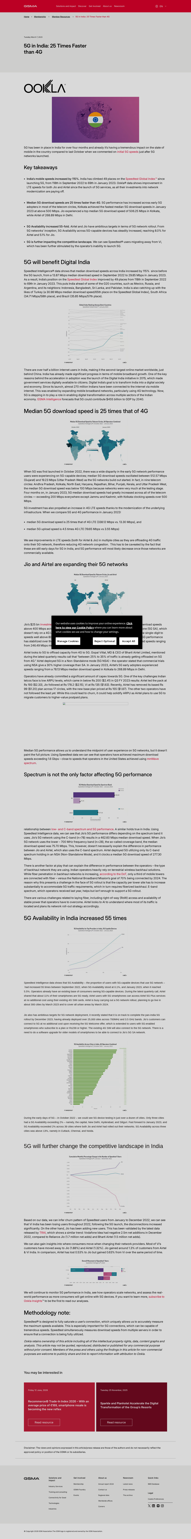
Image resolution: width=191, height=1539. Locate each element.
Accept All (128, 641)
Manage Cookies (68, 641)
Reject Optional (104, 641)
